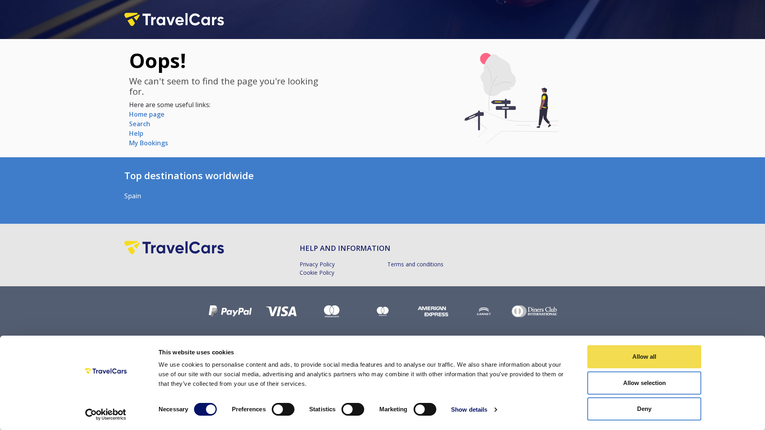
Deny (644, 408)
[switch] (283, 409)
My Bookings (148, 143)
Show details (469, 409)
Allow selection (644, 382)
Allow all (644, 356)
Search (139, 123)
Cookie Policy (317, 272)
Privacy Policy (317, 264)
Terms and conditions (415, 264)
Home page (147, 114)
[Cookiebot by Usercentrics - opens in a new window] (106, 414)
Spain (132, 196)
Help (136, 133)
